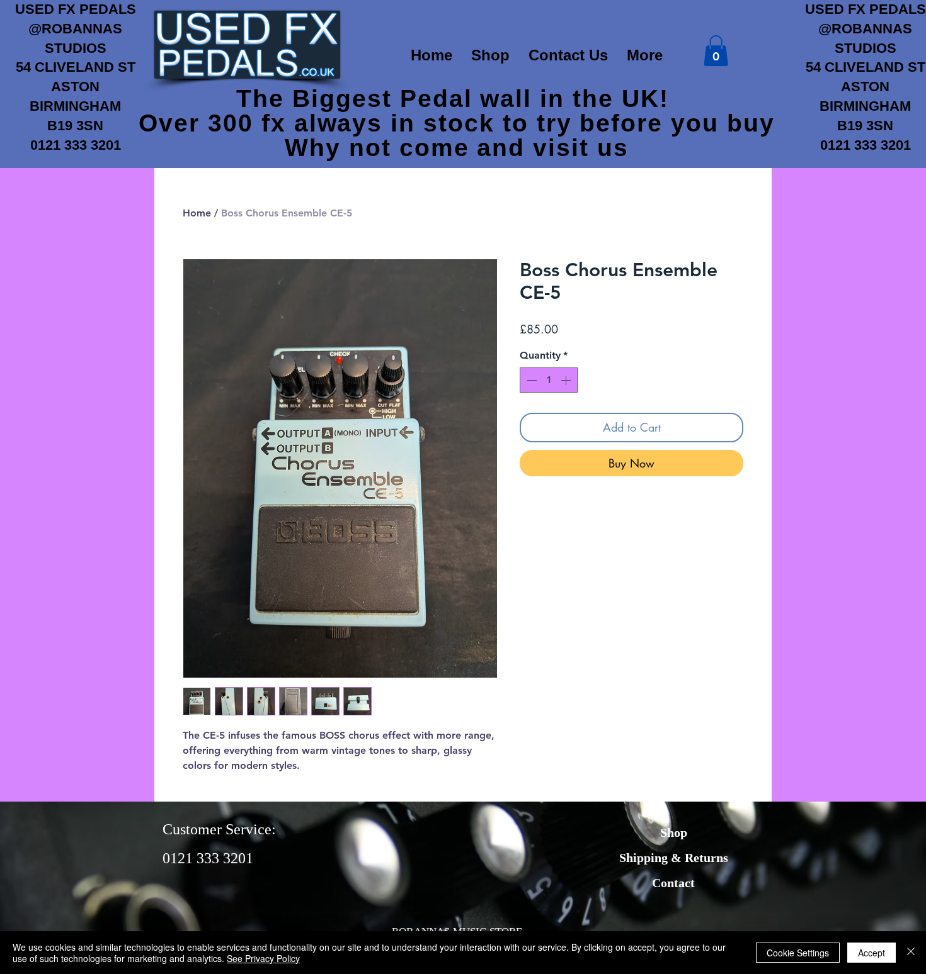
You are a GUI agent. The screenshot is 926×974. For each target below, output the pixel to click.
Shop (673, 832)
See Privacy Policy (263, 958)
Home (197, 213)
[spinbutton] (548, 380)
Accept (871, 952)
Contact (673, 883)
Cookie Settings (798, 952)
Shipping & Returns (673, 858)
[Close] (910, 952)
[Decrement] (530, 380)
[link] (716, 50)
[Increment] (567, 380)
